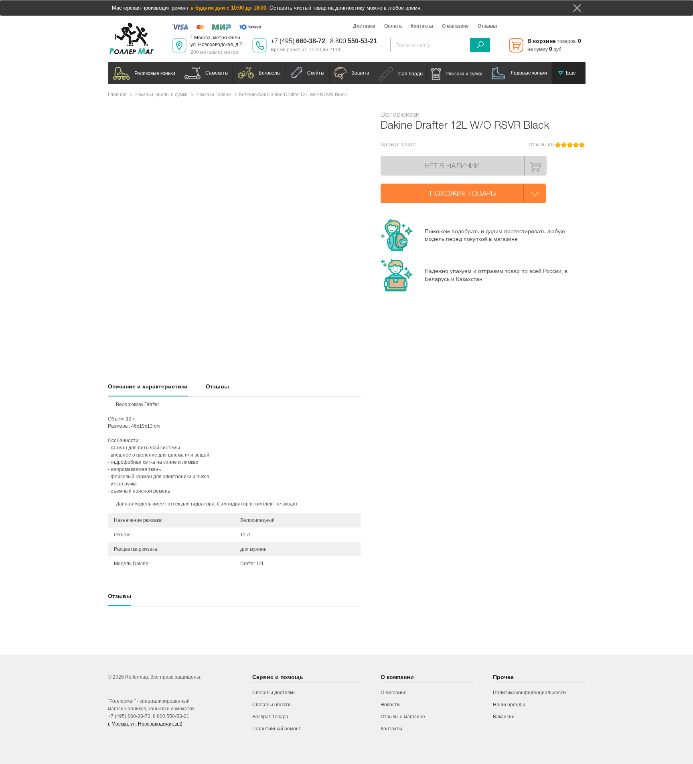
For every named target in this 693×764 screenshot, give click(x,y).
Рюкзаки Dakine (213, 94)
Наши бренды (509, 704)
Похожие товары (463, 193)
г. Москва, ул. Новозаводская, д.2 (145, 724)
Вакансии (504, 717)
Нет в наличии (452, 166)
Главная (117, 94)
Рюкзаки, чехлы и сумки (161, 94)
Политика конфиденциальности (529, 692)
